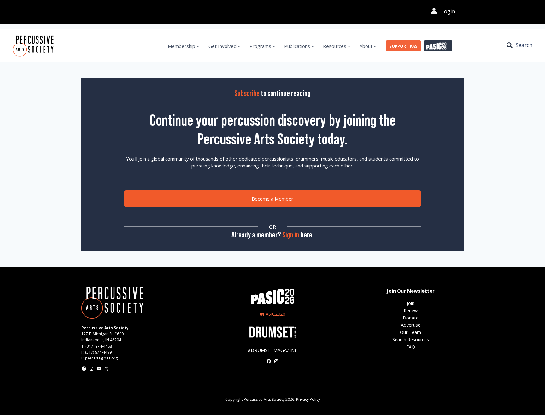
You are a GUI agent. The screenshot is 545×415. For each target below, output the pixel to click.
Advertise (410, 325)
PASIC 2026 (438, 46)
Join (410, 303)
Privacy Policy (308, 399)
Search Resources (410, 339)
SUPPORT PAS (403, 46)
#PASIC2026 (272, 314)
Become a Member (272, 199)
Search (524, 45)
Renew (411, 310)
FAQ (410, 347)
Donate (411, 318)
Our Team (410, 332)
